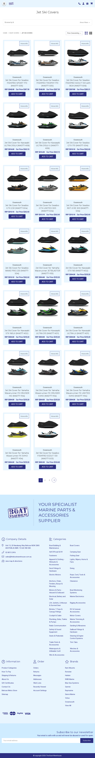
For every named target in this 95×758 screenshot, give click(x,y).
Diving (72, 568)
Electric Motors (55, 575)
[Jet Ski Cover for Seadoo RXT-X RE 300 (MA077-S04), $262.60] (78, 183)
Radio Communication (57, 626)
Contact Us (6, 687)
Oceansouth (69, 702)
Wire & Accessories (56, 655)
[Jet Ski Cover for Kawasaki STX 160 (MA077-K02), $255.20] (78, 245)
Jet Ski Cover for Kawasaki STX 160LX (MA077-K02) (17, 331)
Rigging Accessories (78, 603)
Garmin (68, 687)
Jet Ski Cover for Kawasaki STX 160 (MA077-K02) (78, 269)
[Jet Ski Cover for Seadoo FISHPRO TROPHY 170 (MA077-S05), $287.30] (47, 57)
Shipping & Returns (9, 675)
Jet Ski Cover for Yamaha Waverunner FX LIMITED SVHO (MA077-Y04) (78, 393)
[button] (47, 22)
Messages (37, 675)
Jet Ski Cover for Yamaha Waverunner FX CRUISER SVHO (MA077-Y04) (47, 393)
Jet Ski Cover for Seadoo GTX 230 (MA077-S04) (17, 206)
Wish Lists (37, 683)
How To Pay (6, 672)
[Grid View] (86, 33)
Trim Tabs (74, 642)
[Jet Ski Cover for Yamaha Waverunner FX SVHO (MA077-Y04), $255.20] (17, 430)
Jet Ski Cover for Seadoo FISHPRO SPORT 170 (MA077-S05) (17, 83)
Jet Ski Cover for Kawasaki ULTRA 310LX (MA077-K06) (17, 144)
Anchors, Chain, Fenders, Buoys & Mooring (56, 583)
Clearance (74, 581)
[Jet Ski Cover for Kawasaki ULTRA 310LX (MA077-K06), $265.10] (17, 120)
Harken (67, 675)
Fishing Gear (74, 556)
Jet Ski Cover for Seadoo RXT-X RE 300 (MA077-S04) (78, 208)
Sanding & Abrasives (78, 626)
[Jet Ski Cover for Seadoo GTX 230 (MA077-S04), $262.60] (17, 183)
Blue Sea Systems (72, 683)
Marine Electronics (77, 596)
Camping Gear (75, 552)
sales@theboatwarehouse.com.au (18, 557)
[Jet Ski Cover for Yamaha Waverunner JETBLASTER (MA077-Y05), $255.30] (47, 245)
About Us (5, 679)
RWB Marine (69, 679)
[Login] (84, 3)
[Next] (54, 480)
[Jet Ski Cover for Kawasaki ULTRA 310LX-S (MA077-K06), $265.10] (47, 120)
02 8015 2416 (10, 552)
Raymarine (69, 690)
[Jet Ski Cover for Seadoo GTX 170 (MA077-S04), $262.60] (78, 120)
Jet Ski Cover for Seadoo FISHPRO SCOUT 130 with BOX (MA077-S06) (78, 83)
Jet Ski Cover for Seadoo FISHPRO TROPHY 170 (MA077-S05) (47, 83)
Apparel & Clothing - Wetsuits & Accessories (57, 562)
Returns (36, 672)
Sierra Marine (70, 694)
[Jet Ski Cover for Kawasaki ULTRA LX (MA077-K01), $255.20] (78, 308)
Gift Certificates (8, 683)
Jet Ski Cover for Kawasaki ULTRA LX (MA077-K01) (78, 331)
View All (68, 705)
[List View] (90, 33)
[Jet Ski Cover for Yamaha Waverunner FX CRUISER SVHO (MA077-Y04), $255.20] (47, 368)
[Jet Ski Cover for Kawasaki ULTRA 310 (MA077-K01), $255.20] (47, 308)
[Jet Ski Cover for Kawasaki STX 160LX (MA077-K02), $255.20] (17, 308)
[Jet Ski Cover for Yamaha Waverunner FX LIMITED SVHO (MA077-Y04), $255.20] (78, 368)
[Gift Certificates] (88, 3)
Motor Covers (75, 616)
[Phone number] (80, 3)
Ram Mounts (70, 668)
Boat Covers (74, 545)
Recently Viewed (39, 687)
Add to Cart (17, 94)
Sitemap (5, 694)
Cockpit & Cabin (55, 616)
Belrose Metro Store (9, 690)
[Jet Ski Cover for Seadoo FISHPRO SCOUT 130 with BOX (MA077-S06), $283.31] (78, 57)
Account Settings (40, 690)
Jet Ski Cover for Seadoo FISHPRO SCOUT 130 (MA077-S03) (47, 456)
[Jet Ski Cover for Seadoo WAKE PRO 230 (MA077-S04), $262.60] (17, 245)
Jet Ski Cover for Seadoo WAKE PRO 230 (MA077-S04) (17, 271)
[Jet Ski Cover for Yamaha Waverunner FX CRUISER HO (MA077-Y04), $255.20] (17, 368)
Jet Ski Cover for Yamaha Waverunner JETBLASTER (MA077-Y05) (47, 271)
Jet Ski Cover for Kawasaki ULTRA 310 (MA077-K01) (47, 331)
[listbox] (74, 33)
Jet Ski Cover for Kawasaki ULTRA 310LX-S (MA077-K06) (47, 145)
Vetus (67, 698)
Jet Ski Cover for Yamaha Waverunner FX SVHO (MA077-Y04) (17, 456)
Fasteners (53, 556)
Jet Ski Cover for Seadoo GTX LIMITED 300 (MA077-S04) (47, 208)
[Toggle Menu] (4, 3)
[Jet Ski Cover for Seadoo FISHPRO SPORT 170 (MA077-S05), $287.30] (17, 57)
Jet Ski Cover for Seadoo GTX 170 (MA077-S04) (78, 144)
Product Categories (9, 668)
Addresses (37, 679)
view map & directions (13, 561)
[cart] (91, 3)
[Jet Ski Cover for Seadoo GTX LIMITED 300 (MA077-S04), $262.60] (47, 183)
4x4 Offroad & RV (56, 552)
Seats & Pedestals (56, 636)
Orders (35, 668)
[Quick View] (26, 43)
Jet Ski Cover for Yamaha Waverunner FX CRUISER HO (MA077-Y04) (17, 393)
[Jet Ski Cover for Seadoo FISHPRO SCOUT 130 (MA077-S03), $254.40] (47, 430)
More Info (25, 43)
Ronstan (68, 672)
